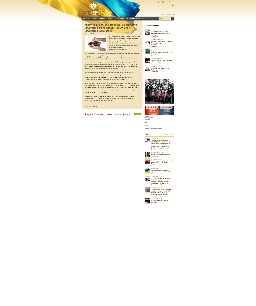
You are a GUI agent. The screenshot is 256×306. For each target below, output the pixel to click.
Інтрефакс (92, 105)
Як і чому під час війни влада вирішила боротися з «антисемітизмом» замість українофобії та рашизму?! (160, 181)
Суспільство (94, 106)
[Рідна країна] (93, 8)
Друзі (159, 2)
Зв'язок (171, 2)
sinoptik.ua (154, 128)
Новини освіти (155, 63)
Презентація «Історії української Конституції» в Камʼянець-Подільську (161, 162)
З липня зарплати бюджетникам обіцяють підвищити (161, 61)
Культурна (120, 18)
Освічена (130, 18)
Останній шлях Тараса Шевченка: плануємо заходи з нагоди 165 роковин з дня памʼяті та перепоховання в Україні (162, 192)
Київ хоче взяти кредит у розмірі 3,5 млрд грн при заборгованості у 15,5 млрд (162, 42)
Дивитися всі (168, 134)
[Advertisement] (128, 251)
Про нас (165, 2)
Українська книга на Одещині (160, 154)
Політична (87, 18)
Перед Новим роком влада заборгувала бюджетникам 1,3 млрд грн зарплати (160, 33)
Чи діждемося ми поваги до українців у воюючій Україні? (160, 171)
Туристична (140, 18)
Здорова (109, 18)
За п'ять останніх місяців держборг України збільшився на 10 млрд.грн (161, 52)
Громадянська (98, 18)
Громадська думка (155, 173)
